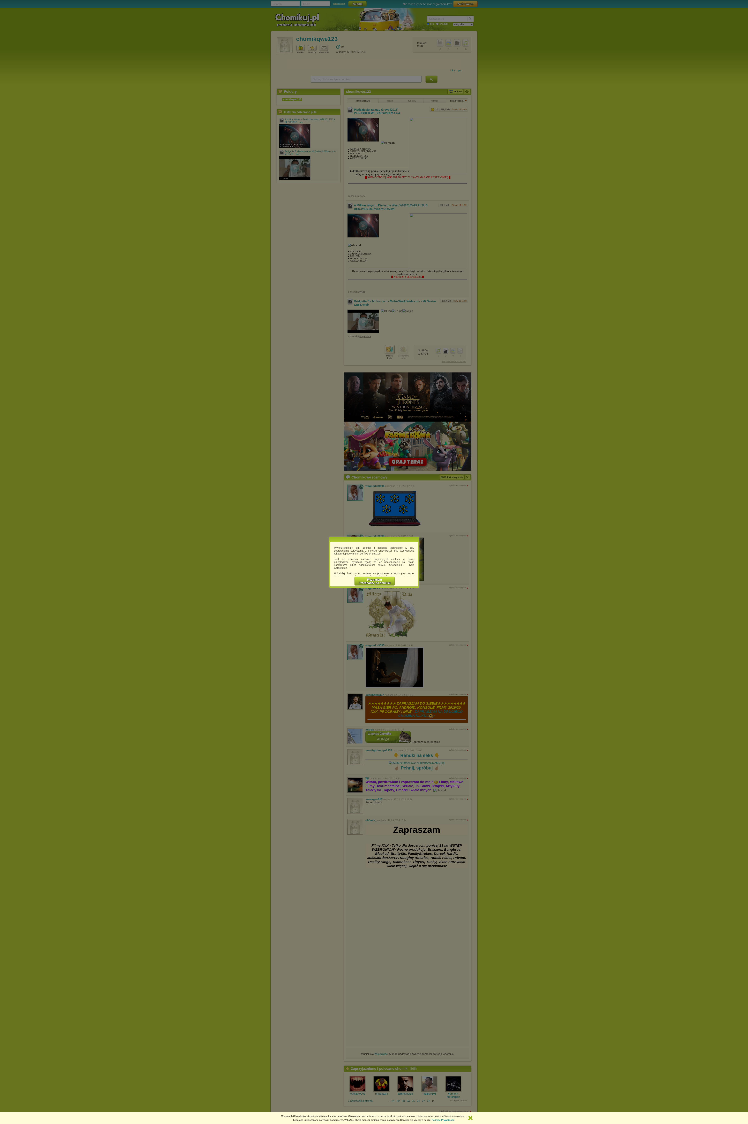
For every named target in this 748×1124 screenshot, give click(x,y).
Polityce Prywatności (443, 1120)
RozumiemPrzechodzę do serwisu (375, 581)
